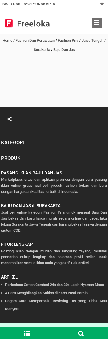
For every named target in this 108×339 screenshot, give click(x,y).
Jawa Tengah (92, 40)
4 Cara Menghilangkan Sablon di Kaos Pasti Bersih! (46, 293)
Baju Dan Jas (64, 49)
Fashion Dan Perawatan (35, 40)
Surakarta (42, 49)
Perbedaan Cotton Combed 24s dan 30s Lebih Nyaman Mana (54, 285)
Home (7, 40)
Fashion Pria (68, 40)
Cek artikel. (80, 263)
